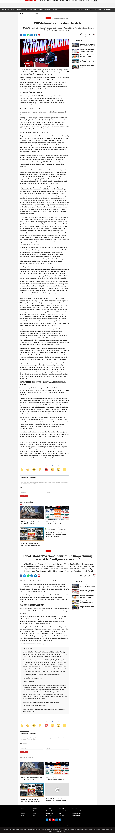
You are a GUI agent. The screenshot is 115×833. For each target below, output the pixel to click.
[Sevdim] (34, 467)
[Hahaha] (52, 467)
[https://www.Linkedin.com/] (56, 820)
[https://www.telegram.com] (60, 820)
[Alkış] (28, 467)
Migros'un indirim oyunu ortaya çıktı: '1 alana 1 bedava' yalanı (56, 523)
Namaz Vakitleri (76, 815)
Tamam (63, 831)
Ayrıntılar (58, 831)
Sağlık (34, 813)
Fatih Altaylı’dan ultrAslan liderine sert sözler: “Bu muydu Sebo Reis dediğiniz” (56, 534)
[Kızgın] (46, 467)
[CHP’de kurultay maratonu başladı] (44, 53)
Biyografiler (49, 815)
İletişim (52, 826)
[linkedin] (35, 35)
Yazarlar (98, 9)
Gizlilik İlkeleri (67, 826)
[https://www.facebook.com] (53, 820)
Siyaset (22, 815)
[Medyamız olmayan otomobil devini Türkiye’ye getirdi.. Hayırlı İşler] (32, 534)
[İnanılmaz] (58, 467)
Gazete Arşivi (62, 815)
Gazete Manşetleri (76, 810)
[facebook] (21, 35)
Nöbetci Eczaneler (76, 813)
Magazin (23, 813)
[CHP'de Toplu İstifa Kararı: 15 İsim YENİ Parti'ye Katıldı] (32, 512)
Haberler (24, 13)
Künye (47, 826)
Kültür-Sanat (36, 810)
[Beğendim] (22, 467)
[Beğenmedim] (40, 467)
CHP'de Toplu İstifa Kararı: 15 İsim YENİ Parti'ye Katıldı (31, 522)
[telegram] (31, 35)
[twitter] (24, 35)
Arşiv (60, 813)
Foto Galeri (89, 9)
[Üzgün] (64, 467)
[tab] (24, 478)
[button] (15, 9)
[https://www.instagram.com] (50, 820)
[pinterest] (39, 35)
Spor (34, 815)
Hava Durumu (75, 808)
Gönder (24, 496)
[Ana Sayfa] (20, 14)
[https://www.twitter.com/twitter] (47, 820)
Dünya (22, 808)
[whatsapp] (28, 35)
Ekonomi (35, 808)
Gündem (30, 13)
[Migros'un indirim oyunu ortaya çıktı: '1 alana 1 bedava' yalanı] (57, 513)
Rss (44, 826)
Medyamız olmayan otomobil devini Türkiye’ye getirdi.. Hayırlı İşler (31, 544)
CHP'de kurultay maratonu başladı (43, 13)
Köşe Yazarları (49, 813)
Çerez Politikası (59, 826)
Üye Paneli (108, 9)
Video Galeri (78, 9)
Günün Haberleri (63, 810)
